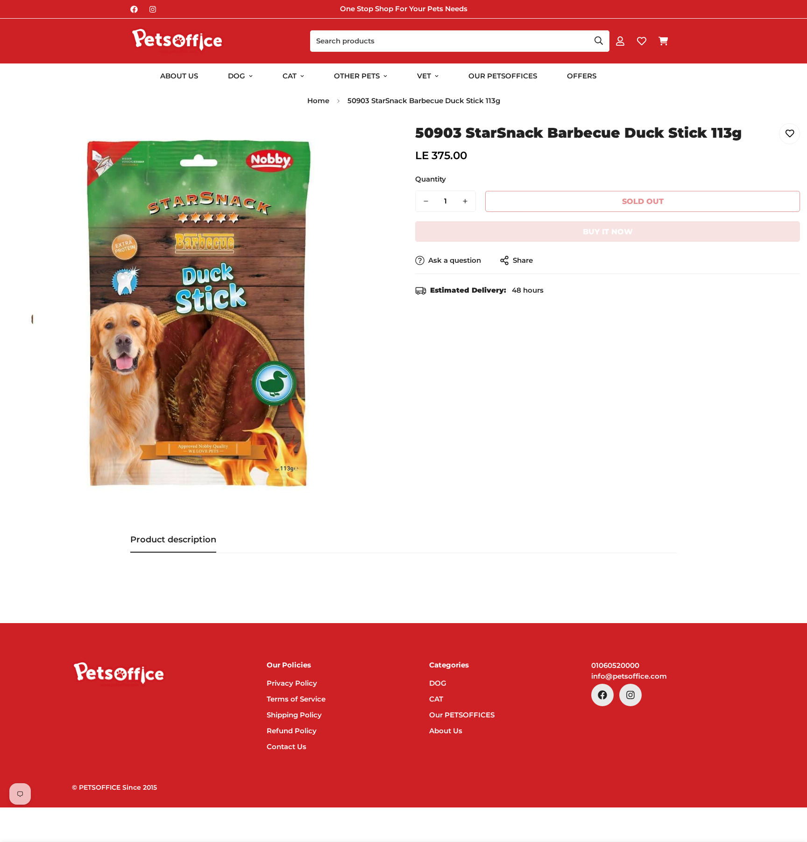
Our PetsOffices (502, 75)
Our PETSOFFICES (462, 714)
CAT (290, 75)
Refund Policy (292, 730)
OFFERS (581, 75)
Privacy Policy (292, 682)
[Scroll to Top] (789, 791)
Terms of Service (296, 698)
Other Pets (357, 75)
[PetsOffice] (177, 41)
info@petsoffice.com (629, 675)
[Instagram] (152, 9)
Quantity (430, 179)
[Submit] (598, 40)
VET (424, 75)
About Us (179, 75)
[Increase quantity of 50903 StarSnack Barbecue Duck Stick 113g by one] (465, 201)
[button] (663, 41)
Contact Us (286, 746)
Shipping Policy (294, 714)
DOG (236, 75)
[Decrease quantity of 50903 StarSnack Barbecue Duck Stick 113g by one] (426, 201)
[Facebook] (134, 9)
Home (318, 100)
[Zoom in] (371, 140)
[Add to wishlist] (789, 133)
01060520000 (615, 665)
